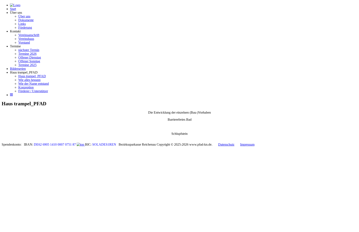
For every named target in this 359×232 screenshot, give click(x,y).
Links (22, 24)
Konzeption (26, 87)
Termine (15, 46)
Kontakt (15, 31)
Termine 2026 (27, 53)
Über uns (16, 12)
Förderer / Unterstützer (33, 91)
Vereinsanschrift (28, 35)
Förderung (25, 27)
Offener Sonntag (29, 61)
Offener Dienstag (29, 57)
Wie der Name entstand (33, 83)
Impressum (247, 144)
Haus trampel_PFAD (24, 72)
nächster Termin (28, 50)
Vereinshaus (26, 39)
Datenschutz (226, 144)
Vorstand (24, 42)
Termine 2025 (27, 65)
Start (13, 9)
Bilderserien (18, 68)
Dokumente (26, 20)
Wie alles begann (29, 80)
